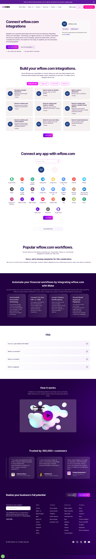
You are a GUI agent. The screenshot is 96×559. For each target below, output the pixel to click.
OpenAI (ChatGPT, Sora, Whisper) (32, 184)
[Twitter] (81, 542)
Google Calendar (22, 193)
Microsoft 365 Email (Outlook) (84, 193)
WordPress (48, 212)
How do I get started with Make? (18, 343)
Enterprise (38, 527)
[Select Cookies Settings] (3, 556)
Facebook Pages (63, 193)
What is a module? (13, 359)
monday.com (43, 202)
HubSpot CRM (53, 202)
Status (37, 530)
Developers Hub (68, 516)
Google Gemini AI (63, 183)
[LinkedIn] (85, 542)
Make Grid (38, 519)
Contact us (81, 513)
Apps (37, 516)
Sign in (79, 7)
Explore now (68, 2)
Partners (66, 527)
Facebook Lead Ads (53, 193)
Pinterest (74, 182)
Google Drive (53, 182)
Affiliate (66, 524)
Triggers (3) (44, 83)
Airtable (84, 182)
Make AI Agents (40, 513)
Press (80, 516)
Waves (37, 533)
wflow (68, 34)
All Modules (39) (32, 83)
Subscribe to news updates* (14, 505)
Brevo (84, 202)
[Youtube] (89, 542)
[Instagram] (77, 542)
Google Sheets (12, 182)
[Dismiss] (94, 2)
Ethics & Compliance (84, 530)
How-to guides (53, 508)
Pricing (59, 7)
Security (66, 530)
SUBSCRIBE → (10, 519)
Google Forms (58, 212)
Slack (32, 192)
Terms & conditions (83, 519)
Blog (65, 519)
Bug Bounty (82, 527)
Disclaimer (81, 524)
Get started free (89, 7)
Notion (11, 192)
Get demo (38, 524)
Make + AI (38, 511)
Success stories (54, 511)
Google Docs (43, 192)
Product (38, 508)
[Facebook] (73, 542)
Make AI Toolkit (22, 202)
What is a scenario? (14, 351)
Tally (63, 202)
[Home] (6, 7)
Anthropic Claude (74, 193)
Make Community (68, 511)
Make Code (38, 212)
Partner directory (54, 516)
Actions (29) (54, 83)
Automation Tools (54, 522)
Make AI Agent (32, 202)
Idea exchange (53, 519)
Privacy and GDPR (83, 522)
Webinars (66, 522)
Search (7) (65, 83)
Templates (52, 513)
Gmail (22, 182)
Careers (81, 511)
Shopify (74, 202)
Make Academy (68, 508)
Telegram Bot (43, 182)
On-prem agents (68, 533)
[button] (65, 29)
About (80, 508)
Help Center (67, 513)
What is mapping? (13, 367)
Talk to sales (72, 7)
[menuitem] (23, 7)
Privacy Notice (26, 515)
